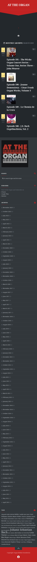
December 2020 (7, 248)
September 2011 (8, 482)
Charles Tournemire (9, 518)
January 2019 (7, 268)
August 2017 (7, 292)
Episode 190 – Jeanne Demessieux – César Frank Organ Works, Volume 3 (20, 88)
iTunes (3, 192)
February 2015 (7, 397)
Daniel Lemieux (24, 521)
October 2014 (7, 413)
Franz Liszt (25, 525)
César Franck (10, 521)
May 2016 (6, 337)
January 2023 (7, 236)
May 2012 (6, 458)
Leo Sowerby (25, 533)
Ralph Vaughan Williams (29, 539)
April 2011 (6, 502)
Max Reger (5, 537)
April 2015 (6, 389)
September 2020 (8, 256)
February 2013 (7, 437)
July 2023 (6, 215)
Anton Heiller (14, 514)
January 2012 (7, 466)
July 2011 (6, 490)
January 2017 (7, 312)
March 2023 (6, 227)
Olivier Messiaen (21, 537)
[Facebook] (18, 36)
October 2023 (7, 211)
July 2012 (6, 450)
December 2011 (7, 470)
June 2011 (6, 494)
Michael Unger (12, 537)
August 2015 (7, 373)
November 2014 (8, 409)
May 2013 (6, 433)
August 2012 (7, 446)
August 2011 (7, 486)
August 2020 (7, 260)
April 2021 (6, 240)
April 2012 (6, 462)
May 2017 (6, 300)
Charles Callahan (26, 516)
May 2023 (6, 219)
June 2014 (6, 429)
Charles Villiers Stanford (20, 518)
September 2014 (8, 417)
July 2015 (6, 377)
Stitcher (3, 196)
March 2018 (6, 284)
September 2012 (8, 442)
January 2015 (7, 401)
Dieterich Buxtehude (11, 523)
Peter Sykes (21, 539)
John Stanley (18, 533)
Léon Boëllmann (11, 535)
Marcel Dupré (19, 535)
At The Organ (19, 5)
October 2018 (7, 280)
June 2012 (6, 454)
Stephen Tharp (15, 542)
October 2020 (7, 252)
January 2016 (7, 353)
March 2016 (6, 345)
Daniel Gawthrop (17, 521)
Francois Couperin (17, 525)
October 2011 (7, 478)
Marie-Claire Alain (29, 535)
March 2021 (6, 244)
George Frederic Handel (21, 527)
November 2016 (8, 316)
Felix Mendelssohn (8, 525)
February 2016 (7, 349)
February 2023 (7, 232)
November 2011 (8, 474)
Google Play (5, 194)
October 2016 (7, 320)
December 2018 (7, 272)
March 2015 (6, 393)
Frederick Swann (11, 527)
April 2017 (6, 304)
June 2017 (6, 296)
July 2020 (6, 264)
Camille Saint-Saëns (24, 514)
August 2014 (7, 421)
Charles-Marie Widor (14, 516)
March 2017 (6, 308)
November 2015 (8, 361)
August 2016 (7, 324)
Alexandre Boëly (5, 514)
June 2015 (6, 381)
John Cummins (11, 533)
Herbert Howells (31, 527)
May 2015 (6, 385)
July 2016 (6, 328)
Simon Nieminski (5, 542)
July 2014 (6, 425)
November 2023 (8, 207)
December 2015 (7, 357)
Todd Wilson (23, 542)
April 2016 (6, 341)
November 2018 (8, 276)
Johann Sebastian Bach (16, 531)
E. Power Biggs (27, 523)
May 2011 (6, 498)
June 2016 (6, 332)
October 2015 (7, 365)
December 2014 (7, 405)
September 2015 (8, 369)
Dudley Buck (20, 523)
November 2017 (8, 288)
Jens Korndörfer (5, 530)
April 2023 (6, 223)
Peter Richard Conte (12, 539)
